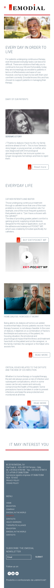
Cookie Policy (12, 483)
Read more (40, 167)
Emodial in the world (16, 513)
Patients (10, 516)
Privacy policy (12, 480)
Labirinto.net (40, 580)
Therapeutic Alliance (16, 525)
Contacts (10, 519)
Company (10, 509)
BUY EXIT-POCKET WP (34, 240)
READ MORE (41, 355)
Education (11, 506)
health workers (13, 522)
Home (8, 503)
